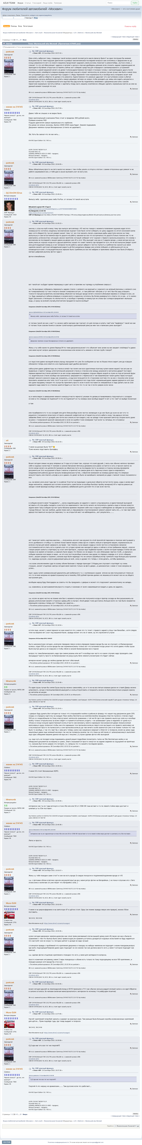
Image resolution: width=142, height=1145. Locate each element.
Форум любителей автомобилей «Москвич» (32, 9)
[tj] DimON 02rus (14, 193)
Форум (20, 3)
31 (21, 40)
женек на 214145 (14, 107)
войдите (33, 15)
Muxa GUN (11, 903)
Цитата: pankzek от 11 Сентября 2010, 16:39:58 (41, 1075)
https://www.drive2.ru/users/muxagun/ (57, 923)
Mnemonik (11, 681)
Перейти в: (110, 1126)
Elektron (80, 33)
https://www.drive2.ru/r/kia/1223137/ (41, 213)
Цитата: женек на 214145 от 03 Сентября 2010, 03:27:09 (44, 337)
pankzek (10, 51)
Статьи (28, 3)
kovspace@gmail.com (96, 1142)
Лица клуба (47, 3)
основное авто (34, 99)
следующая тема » (133, 37)
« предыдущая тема (118, 37)
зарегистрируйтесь (45, 15)
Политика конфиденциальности (58, 1142)
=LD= (75, 33)
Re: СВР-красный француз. (43, 51)
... (19, 40)
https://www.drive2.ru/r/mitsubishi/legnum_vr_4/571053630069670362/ (53, 209)
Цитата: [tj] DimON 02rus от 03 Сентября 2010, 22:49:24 (44, 312)
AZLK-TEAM (9, 3)
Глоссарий (36, 3)
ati (7, 440)
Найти (135, 3)
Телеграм (58, 3)
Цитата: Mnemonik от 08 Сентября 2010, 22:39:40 (42, 829)
